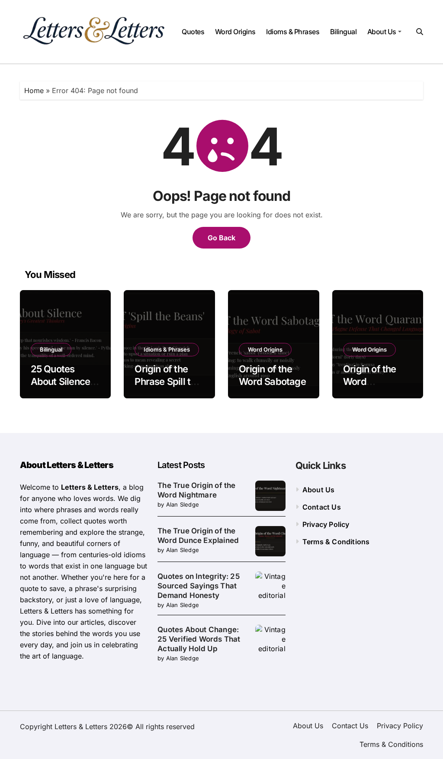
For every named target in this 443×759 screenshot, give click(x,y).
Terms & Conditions (336, 541)
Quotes (193, 31)
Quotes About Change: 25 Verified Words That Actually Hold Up (198, 639)
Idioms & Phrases (292, 31)
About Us (381, 31)
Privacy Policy (326, 524)
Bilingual (343, 31)
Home (34, 90)
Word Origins (235, 31)
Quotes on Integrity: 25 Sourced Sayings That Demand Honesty (198, 586)
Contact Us (321, 507)
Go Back (221, 237)
